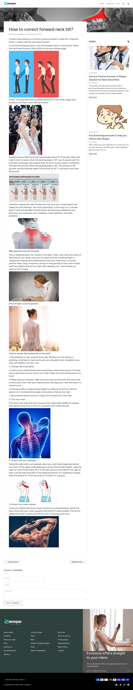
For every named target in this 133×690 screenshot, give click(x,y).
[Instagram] (124, 685)
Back (32, 640)
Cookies (61, 651)
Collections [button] (36, 632)
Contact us (8, 647)
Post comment (12, 603)
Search (27, 685)
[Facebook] (116, 685)
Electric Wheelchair (38, 651)
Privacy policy (63, 640)
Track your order (10, 640)
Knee (33, 647)
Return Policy (63, 647)
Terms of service (64, 636)
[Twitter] (120, 685)
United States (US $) (14, 680)
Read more (93, 97)
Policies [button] (61, 632)
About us (7, 654)
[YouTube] (128, 685)
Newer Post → (78, 562)
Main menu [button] (8, 632)
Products (7, 636)
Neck (33, 636)
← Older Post (12, 562)
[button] (102, 4)
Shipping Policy (64, 643)
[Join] (126, 670)
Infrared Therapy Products (40, 643)
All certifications (10, 651)
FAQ (5, 643)
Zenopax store (12, 685)
